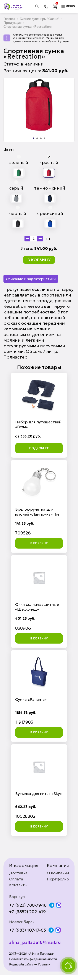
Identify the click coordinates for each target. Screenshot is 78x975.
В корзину (39, 259)
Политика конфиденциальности (33, 959)
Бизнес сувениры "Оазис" (39, 19)
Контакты (18, 885)
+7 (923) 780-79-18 (28, 905)
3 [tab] (41, 138)
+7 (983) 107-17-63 (27, 930)
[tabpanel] (39, 105)
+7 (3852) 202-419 (27, 911)
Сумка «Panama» (31, 699)
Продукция (12, 23)
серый (16, 188)
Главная (9, 19)
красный (48, 162)
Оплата (16, 879)
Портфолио (58, 879)
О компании (58, 873)
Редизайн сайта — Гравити (29, 964)
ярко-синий (50, 213)
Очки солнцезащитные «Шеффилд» (37, 607)
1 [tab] (33, 138)
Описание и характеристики (31, 279)
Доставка (18, 873)
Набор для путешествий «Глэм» (38, 424)
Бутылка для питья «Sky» (38, 793)
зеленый (18, 162)
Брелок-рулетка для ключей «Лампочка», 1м (37, 511)
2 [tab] (37, 138)
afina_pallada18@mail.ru (35, 942)
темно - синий (49, 188)
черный (17, 213)
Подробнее (39, 448)
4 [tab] (44, 138)
